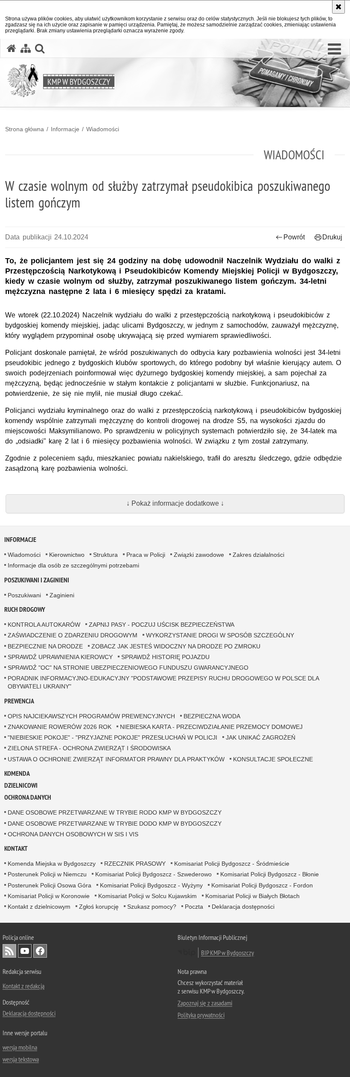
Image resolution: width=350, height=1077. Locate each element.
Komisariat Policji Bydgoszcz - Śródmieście (231, 863)
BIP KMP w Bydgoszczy (227, 952)
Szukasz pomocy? (151, 906)
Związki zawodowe (199, 554)
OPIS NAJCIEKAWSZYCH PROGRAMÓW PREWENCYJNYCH (91, 716)
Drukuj (332, 237)
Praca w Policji (145, 554)
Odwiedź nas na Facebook (40, 951)
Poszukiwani (24, 595)
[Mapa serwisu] (25, 48)
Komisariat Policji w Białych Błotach (252, 896)
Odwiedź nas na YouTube (25, 951)
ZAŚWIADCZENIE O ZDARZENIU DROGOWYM (72, 635)
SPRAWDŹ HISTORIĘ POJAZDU (165, 657)
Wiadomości (102, 129)
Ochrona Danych (27, 797)
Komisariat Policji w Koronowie (49, 896)
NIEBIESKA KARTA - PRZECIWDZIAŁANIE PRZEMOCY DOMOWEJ (211, 726)
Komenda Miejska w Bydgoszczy (52, 863)
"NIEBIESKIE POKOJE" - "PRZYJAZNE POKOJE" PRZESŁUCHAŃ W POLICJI (112, 737)
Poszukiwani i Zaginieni (36, 580)
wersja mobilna (20, 1047)
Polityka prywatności (201, 1015)
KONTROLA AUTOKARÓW (44, 624)
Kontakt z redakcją (23, 986)
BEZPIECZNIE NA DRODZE (45, 646)
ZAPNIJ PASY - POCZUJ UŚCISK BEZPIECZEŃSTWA (161, 624)
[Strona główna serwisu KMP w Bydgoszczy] (11, 48)
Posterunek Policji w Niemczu (47, 874)
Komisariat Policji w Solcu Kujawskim (147, 896)
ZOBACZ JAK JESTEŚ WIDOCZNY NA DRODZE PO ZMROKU (175, 646)
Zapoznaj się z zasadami (205, 1003)
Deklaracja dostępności (243, 906)
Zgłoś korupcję (99, 906)
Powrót (294, 237)
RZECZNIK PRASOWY (135, 863)
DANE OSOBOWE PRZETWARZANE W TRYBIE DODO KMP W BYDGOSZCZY (115, 823)
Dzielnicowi (21, 785)
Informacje (65, 129)
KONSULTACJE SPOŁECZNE (273, 759)
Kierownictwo (67, 554)
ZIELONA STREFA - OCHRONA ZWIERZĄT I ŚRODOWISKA (89, 748)
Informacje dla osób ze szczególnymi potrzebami (73, 565)
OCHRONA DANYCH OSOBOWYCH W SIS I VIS (73, 834)
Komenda (17, 773)
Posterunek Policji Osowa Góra (49, 885)
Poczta (194, 906)
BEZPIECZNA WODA (212, 716)
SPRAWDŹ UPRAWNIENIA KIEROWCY (60, 657)
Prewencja (19, 701)
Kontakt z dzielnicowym (39, 906)
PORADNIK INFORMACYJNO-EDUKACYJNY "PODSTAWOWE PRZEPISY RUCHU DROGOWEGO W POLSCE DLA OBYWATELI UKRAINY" (163, 682)
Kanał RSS (9, 951)
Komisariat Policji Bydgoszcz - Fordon (262, 885)
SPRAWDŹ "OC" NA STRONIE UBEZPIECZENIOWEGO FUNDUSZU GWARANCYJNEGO (128, 667)
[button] (334, 49)
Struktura (105, 554)
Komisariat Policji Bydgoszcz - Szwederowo (153, 874)
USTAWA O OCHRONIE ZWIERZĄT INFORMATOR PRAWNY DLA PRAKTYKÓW (116, 759)
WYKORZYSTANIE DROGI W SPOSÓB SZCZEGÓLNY (220, 635)
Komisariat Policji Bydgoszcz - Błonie (269, 874)
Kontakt (16, 848)
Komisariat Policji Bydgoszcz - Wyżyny (151, 885)
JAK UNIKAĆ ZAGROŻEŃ (260, 737)
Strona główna (24, 129)
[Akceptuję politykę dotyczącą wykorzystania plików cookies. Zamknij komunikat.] (338, 7)
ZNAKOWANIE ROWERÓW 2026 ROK (59, 726)
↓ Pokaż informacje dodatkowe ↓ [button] (175, 503)
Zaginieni (62, 595)
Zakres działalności (258, 554)
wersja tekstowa (21, 1059)
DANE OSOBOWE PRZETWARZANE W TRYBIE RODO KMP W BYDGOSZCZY (115, 812)
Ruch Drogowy (24, 609)
